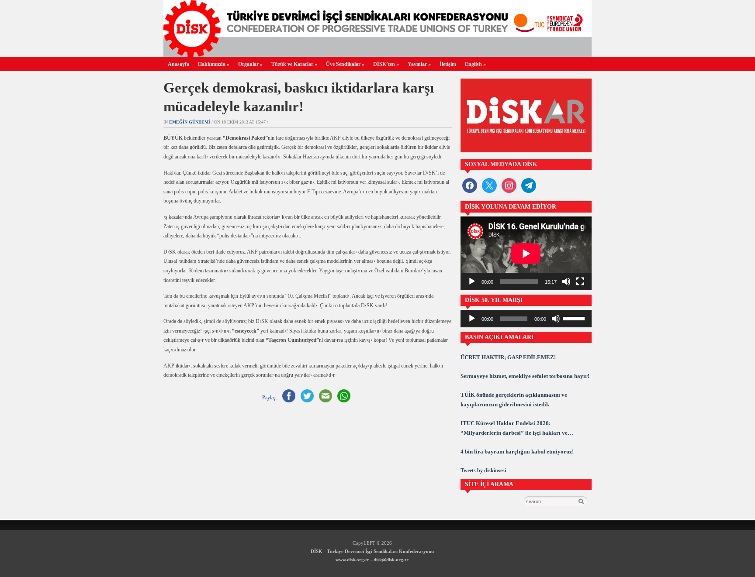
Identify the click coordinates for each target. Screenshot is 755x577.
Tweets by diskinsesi (483, 470)
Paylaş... (271, 398)
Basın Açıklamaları (499, 337)
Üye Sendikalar (345, 64)
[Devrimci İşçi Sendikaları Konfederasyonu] (377, 54)
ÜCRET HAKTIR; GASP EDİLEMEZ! (508, 357)
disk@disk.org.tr (391, 559)
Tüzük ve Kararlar (294, 64)
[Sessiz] (566, 281)
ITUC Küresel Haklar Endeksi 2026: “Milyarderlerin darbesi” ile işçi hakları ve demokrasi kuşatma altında (514, 429)
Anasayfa (178, 64)
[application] (526, 253)
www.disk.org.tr (352, 559)
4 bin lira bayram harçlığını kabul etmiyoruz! (517, 451)
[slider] (575, 318)
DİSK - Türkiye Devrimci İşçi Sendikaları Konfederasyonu (372, 551)
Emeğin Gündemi (189, 122)
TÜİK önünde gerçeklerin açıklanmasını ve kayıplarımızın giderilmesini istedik (514, 400)
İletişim (448, 64)
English (475, 64)
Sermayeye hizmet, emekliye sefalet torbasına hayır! (525, 376)
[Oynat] (472, 281)
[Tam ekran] (580, 281)
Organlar (250, 64)
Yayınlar (419, 64)
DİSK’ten (386, 64)
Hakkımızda (213, 64)
